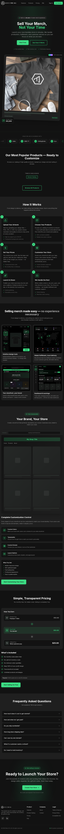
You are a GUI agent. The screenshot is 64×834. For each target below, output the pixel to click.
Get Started (58, 3)
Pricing (37, 3)
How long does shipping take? (14, 732)
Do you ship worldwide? (12, 726)
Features (23, 3)
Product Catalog (31, 813)
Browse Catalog (32, 177)
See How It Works (39, 42)
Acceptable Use (56, 815)
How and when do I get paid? (13, 720)
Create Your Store (31, 787)
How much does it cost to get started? (17, 713)
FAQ (43, 3)
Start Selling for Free (11, 685)
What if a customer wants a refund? (16, 744)
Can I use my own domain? (13, 738)
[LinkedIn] (7, 818)
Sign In (51, 3)
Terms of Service (56, 810)
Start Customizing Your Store (14, 582)
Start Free (22, 42)
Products (30, 3)
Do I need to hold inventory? (13, 750)
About (41, 810)
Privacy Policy (56, 813)
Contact (42, 813)
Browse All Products (32, 188)
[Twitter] (2, 818)
